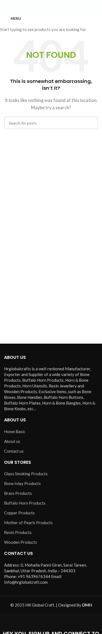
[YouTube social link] (57, 5)
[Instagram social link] (51, 5)
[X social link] (44, 5)
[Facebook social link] (38, 5)
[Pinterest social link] (64, 5)
